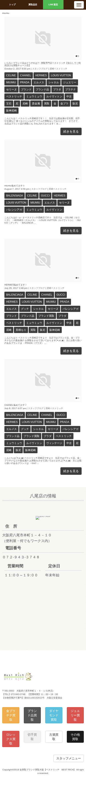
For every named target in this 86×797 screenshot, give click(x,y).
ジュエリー (69, 82)
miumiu (11, 82)
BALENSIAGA (14, 195)
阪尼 (75, 103)
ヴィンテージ (54, 443)
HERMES (41, 75)
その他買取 (75, 737)
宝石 (8, 103)
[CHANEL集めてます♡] (43, 401)
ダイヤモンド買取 (53, 715)
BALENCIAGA (14, 294)
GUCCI (45, 195)
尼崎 (25, 103)
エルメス (39, 82)
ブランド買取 (46, 315)
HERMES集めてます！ (15, 285)
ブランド (26, 89)
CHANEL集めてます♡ (15, 405)
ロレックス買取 (10, 739)
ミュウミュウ (34, 96)
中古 (69, 96)
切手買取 (32, 737)
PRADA (24, 82)
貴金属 (36, 103)
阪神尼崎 (11, 110)
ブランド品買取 (32, 715)
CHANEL (25, 75)
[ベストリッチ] (18, 680)
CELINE (11, 75)
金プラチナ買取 (10, 715)
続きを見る (71, 131)
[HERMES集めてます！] (43, 281)
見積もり (21, 329)
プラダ (57, 89)
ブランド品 (42, 89)
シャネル (53, 82)
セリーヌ (11, 89)
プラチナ (70, 89)
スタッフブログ (40, 68)
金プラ (64, 103)
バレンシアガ (14, 209)
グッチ (25, 308)
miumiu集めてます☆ (14, 185)
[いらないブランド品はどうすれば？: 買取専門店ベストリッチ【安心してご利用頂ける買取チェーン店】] (43, 59)
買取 (46, 103)
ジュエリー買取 (75, 715)
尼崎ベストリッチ (58, 68)
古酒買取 (53, 737)
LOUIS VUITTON (61, 75)
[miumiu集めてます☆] (43, 182)
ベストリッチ (14, 96)
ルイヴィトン (54, 96)
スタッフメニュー (68, 758)
